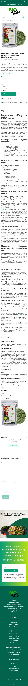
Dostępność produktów (14, 652)
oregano (21, 314)
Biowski (3, 20)
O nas (25, 1)
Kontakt (14, 673)
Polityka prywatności (14, 624)
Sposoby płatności (14, 659)
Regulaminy (14, 622)
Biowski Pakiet (14, 643)
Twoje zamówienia (14, 633)
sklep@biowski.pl (14, 602)
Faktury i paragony (14, 654)
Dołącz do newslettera (10, 570)
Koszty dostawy (14, 656)
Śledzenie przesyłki (14, 636)
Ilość (2, 84)
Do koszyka (6, 496)
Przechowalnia (14, 640)
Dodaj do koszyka (8, 93)
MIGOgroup (4, 51)
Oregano (3, 209)
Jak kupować (14, 620)
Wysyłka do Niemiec (14, 668)
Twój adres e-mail (8, 567)
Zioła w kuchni (9, 20)
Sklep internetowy (12, 684)
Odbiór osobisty (14, 670)
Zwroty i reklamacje (14, 626)
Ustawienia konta (14, 638)
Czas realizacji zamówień (14, 650)
